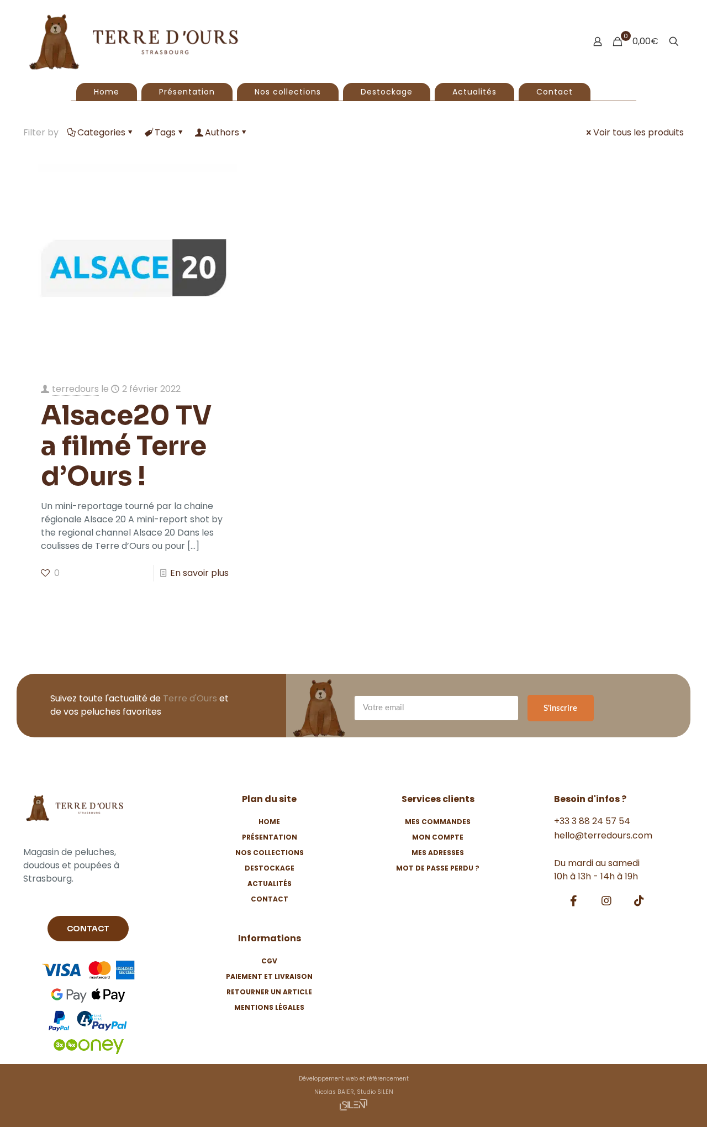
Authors (222, 132)
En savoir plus (199, 573)
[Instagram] (606, 901)
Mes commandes (438, 821)
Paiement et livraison (269, 976)
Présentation (269, 837)
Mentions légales (269, 1007)
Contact (269, 899)
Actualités (269, 883)
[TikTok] (639, 901)
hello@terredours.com (603, 835)
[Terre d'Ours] (133, 41)
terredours (75, 388)
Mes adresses (437, 852)
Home (269, 821)
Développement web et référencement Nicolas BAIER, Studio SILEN (354, 1085)
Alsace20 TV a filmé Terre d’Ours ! (126, 446)
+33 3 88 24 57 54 (592, 821)
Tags (165, 132)
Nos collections (269, 852)
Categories (101, 132)
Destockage (269, 868)
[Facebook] (574, 901)
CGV (269, 961)
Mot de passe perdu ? (437, 868)
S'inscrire (560, 708)
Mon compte (437, 837)
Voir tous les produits (638, 132)
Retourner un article (269, 992)
